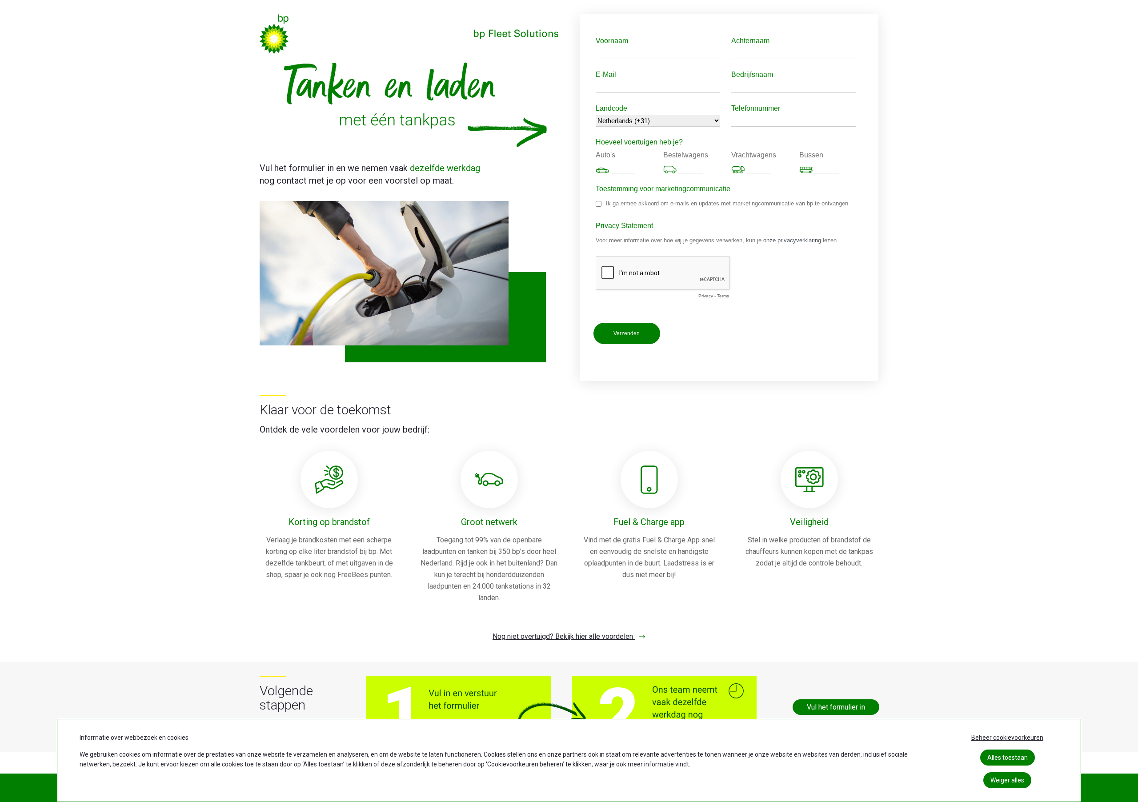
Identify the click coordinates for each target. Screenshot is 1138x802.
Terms (723, 295)
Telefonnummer (755, 108)
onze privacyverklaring (792, 240)
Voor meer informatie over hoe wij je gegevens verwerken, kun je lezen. (717, 240)
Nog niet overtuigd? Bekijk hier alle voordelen (564, 636)
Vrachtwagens (753, 155)
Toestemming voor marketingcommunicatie (663, 188)
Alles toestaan (1007, 757)
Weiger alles (1007, 780)
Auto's (605, 155)
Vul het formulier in (836, 707)
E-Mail (606, 74)
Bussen (811, 155)
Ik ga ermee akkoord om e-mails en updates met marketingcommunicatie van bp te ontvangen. (728, 203)
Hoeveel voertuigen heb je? (639, 142)
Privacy (705, 295)
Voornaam (612, 40)
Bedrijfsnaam (752, 74)
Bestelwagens (685, 155)
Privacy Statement (624, 225)
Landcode (611, 108)
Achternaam (750, 40)
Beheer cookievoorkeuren (1007, 737)
